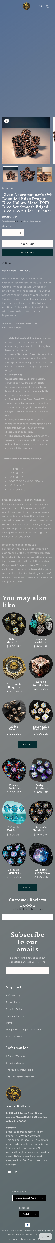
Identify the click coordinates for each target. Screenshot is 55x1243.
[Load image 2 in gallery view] (27, 174)
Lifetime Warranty (15, 1056)
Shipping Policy (14, 1009)
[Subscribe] (45, 970)
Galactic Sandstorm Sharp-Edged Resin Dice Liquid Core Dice (41, 829)
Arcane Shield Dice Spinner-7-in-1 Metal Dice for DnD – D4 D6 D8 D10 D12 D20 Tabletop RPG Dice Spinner (41, 640)
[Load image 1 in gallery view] (10, 174)
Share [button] (8, 263)
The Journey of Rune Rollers (20, 1069)
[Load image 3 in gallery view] (44, 174)
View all (27, 744)
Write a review (27, 917)
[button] (6, 6)
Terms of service (28, 1239)
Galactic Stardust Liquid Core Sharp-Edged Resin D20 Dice (41, 871)
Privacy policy (12, 1239)
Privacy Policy (13, 1002)
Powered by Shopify (23, 1234)
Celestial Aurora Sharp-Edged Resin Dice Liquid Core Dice (14, 871)
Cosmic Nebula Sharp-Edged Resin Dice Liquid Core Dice (14, 786)
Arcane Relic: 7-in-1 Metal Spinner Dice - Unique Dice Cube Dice (41, 683)
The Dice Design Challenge (20, 1076)
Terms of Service (15, 1016)
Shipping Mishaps (15, 1063)
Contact (10, 1022)
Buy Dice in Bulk (14, 1036)
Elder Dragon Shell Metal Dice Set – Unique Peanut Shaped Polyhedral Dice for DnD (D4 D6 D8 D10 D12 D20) (14, 728)
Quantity (6, 226)
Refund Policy (13, 995)
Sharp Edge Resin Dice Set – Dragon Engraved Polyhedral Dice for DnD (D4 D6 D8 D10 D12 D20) (41, 728)
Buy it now (27, 252)
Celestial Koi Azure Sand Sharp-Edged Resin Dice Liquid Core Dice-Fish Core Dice (14, 829)
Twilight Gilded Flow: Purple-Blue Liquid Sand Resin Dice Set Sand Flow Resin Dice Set (41, 786)
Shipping (18, 221)
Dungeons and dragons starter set (24, 1029)
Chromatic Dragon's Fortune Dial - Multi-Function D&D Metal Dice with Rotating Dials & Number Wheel (14, 686)
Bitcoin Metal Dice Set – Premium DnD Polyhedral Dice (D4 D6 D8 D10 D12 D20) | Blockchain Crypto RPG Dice (14, 640)
